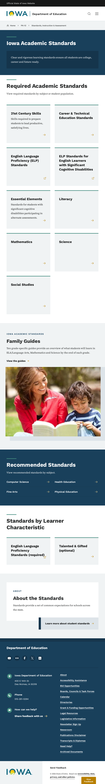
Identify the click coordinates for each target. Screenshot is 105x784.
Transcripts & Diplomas (73, 740)
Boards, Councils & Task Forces (77, 691)
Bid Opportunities (70, 686)
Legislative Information (73, 718)
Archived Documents (71, 751)
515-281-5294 (22, 699)
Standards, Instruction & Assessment (49, 25)
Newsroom (66, 729)
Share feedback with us (29, 716)
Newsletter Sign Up (70, 724)
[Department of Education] (17, 13)
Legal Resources (69, 713)
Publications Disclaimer (73, 735)
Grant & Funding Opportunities (77, 707)
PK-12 (23, 25)
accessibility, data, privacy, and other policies (72, 775)
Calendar (65, 697)
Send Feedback (58, 767)
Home (12, 25)
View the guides (16, 360)
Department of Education (49, 14)
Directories (66, 702)
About (63, 675)
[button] (88, 780)
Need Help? (66, 746)
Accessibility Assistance (73, 680)
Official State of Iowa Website (21, 3)
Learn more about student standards (67, 623)
